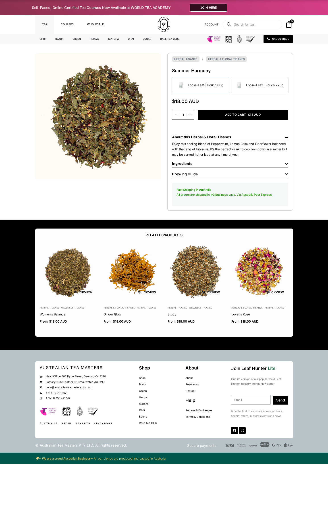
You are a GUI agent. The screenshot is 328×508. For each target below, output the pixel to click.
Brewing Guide (185, 174)
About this (181, 137)
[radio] (200, 85)
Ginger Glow (112, 314)
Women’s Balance (52, 314)
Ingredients (182, 163)
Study (171, 314)
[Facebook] (234, 430)
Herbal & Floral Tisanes (226, 59)
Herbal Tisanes (185, 59)
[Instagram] (242, 430)
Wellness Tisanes (72, 307)
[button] (230, 136)
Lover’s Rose (240, 314)
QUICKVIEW (83, 292)
